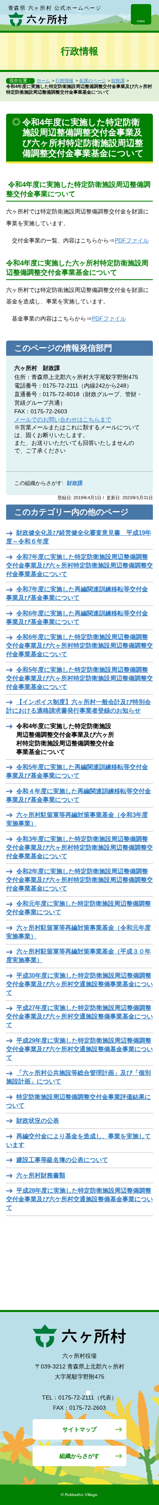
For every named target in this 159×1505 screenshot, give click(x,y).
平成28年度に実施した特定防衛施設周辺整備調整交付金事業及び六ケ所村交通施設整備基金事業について (79, 1199)
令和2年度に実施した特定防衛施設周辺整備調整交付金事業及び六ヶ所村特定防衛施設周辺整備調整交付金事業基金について (79, 880)
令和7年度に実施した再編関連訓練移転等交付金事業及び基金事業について (77, 593)
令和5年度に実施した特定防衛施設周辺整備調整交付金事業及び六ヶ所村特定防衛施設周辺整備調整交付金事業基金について (79, 678)
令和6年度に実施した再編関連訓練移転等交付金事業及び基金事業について (77, 617)
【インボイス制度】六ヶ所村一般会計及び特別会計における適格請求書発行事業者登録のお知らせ (78, 706)
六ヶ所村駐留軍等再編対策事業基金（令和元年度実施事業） (78, 932)
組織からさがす (79, 1456)
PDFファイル (132, 240)
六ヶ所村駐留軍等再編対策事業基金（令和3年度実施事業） (77, 819)
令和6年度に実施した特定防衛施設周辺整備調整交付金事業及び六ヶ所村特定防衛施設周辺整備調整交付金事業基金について (79, 645)
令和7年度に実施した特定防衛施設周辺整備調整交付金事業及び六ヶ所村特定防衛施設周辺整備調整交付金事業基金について (79, 565)
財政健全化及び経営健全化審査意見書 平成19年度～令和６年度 (78, 537)
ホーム (43, 80)
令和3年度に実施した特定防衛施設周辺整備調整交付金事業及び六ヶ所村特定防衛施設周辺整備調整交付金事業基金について (79, 847)
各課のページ (92, 80)
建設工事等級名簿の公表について (62, 1159)
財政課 (118, 80)
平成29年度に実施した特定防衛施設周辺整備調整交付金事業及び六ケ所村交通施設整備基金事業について (79, 1049)
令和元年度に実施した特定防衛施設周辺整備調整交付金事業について (78, 907)
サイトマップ (79, 1429)
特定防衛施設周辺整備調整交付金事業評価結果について (78, 1101)
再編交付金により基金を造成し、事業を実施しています (78, 1140)
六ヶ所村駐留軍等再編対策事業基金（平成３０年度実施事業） (78, 955)
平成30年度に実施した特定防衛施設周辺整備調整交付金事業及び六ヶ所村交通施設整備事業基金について (79, 984)
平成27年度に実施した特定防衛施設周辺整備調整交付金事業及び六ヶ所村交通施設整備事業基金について (79, 1016)
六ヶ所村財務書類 (40, 1175)
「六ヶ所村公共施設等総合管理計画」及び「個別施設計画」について (78, 1077)
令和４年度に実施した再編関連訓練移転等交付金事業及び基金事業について (78, 795)
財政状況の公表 (37, 1120)
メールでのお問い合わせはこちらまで (62, 419)
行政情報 (64, 80)
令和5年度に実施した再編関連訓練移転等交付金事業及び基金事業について (77, 771)
